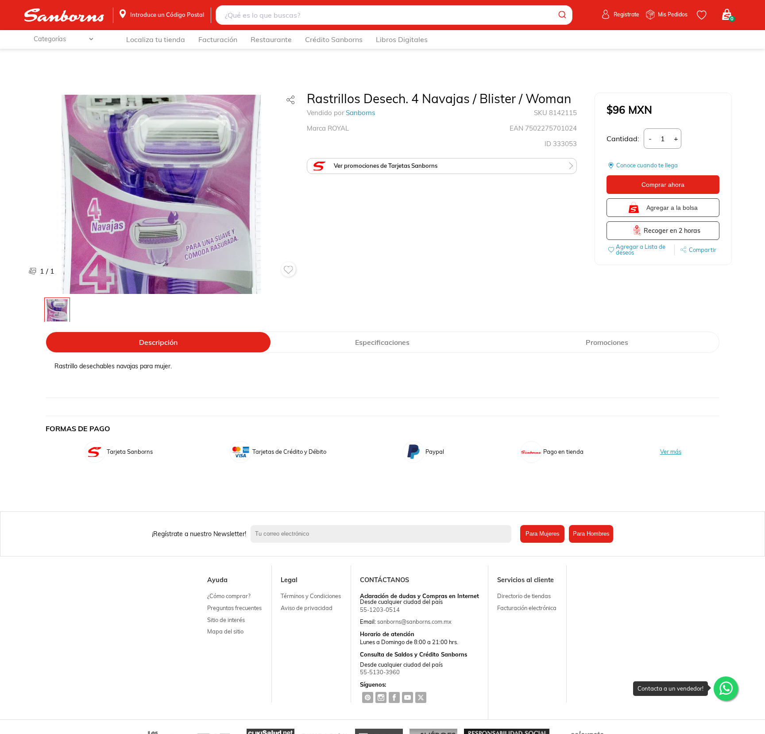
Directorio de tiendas (524, 595)
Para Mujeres (542, 533)
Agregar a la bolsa (672, 207)
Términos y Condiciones (311, 595)
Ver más (670, 452)
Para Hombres (591, 533)
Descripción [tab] (158, 342)
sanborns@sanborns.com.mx (414, 621)
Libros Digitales (402, 39)
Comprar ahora (662, 184)
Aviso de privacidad (306, 607)
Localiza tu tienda (155, 39)
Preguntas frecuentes (234, 607)
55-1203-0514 (380, 609)
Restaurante (271, 39)
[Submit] (561, 15)
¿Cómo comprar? (229, 595)
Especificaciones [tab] (382, 342)
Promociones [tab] (607, 342)
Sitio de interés (226, 619)
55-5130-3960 (380, 672)
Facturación (217, 39)
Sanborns (360, 112)
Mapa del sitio (225, 631)
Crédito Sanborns (334, 39)
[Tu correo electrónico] (383, 534)
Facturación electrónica (526, 607)
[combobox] (394, 15)
